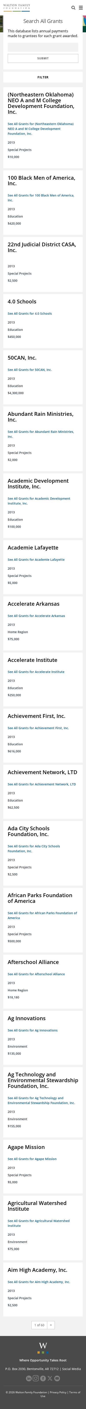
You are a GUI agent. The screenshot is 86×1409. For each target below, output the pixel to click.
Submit (43, 58)
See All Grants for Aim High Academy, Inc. (39, 1282)
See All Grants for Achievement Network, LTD (42, 784)
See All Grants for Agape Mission (32, 1159)
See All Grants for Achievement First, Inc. (38, 728)
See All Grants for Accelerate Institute (36, 672)
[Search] (73, 8)
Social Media (71, 1369)
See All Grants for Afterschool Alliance (36, 974)
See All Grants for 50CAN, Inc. (30, 370)
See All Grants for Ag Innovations (33, 1030)
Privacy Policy (58, 1392)
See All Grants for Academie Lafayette (36, 559)
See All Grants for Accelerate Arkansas (36, 616)
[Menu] (81, 8)
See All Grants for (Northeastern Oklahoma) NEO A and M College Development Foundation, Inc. (40, 129)
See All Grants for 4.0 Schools (30, 313)
